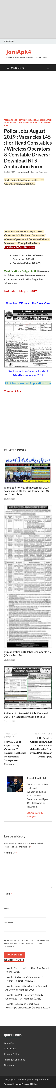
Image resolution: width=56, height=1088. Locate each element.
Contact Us (10, 1048)
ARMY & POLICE (10, 120)
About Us (9, 1042)
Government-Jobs (27, 120)
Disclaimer (9, 1065)
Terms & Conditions (14, 1059)
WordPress (21, 1084)
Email (8, 908)
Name (8, 894)
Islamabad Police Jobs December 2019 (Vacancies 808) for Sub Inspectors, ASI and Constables (26, 491)
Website (9, 922)
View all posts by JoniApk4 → (35, 814)
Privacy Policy (11, 1053)
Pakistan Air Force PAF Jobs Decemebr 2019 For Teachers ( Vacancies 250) (27, 715)
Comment (10, 853)
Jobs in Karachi (44, 120)
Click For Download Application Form (28, 383)
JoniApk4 (18, 52)
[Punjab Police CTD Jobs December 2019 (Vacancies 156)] (28, 577)
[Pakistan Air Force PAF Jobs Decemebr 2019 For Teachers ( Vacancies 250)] (28, 688)
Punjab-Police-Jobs (28, 123)
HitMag (35, 1084)
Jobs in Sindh (11, 123)
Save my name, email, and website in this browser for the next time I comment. (26, 943)
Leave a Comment (39, 172)
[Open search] (48, 68)
